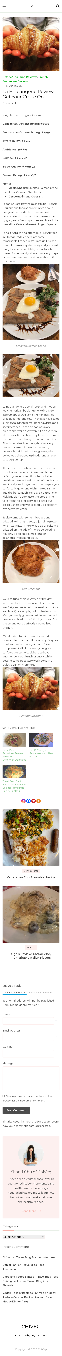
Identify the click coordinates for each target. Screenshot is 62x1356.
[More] (38, 801)
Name (6, 1014)
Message (8, 1063)
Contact (43, 1335)
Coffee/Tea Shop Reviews (20, 77)
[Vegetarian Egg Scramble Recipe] (31, 837)
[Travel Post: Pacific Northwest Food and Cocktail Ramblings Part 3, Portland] (14, 771)
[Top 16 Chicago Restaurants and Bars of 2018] (41, 740)
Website (8, 1047)
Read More (29, 1211)
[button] (4, 6)
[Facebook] (28, 801)
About (17, 1335)
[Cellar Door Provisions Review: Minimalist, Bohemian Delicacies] (14, 740)
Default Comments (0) (15, 992)
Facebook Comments (40, 992)
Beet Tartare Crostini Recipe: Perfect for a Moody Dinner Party (29, 1297)
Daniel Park (10, 1264)
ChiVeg (31, 6)
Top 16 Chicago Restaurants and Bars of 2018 (41, 753)
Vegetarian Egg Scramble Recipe (31, 877)
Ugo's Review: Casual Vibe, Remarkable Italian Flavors (31, 955)
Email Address (11, 1030)
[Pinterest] (33, 801)
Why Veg (30, 1335)
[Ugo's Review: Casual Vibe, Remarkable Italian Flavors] (31, 914)
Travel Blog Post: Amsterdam (35, 1257)
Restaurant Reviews (16, 81)
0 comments (10, 103)
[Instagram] (23, 801)
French (43, 77)
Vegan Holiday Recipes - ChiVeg (23, 1292)
